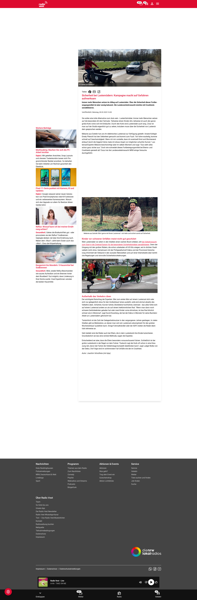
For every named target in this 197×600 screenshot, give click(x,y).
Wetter (133, 474)
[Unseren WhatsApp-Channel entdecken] (150, 569)
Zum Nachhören (74, 471)
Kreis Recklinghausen (44, 468)
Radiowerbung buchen (45, 524)
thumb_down (146, 582)
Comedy (71, 474)
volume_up (140, 582)
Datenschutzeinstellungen (70, 569)
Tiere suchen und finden (140, 478)
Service (134, 468)
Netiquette (40, 527)
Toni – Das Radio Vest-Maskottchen (50, 518)
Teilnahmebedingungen (45, 531)
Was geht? (103, 471)
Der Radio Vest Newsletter (46, 511)
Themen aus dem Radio (77, 468)
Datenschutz (41, 534)
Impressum (40, 537)
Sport (38, 481)
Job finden (135, 481)
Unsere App (40, 508)
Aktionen (102, 468)
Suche (133, 484)
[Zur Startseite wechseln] (43, 4)
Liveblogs (40, 478)
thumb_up (156, 582)
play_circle (151, 582)
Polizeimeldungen (43, 471)
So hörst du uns (42, 505)
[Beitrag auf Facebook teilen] (89, 91)
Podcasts (71, 484)
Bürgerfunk (72, 487)
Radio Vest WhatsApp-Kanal (47, 515)
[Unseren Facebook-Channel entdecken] (155, 569)
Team (38, 502)
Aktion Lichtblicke (106, 481)
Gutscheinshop (105, 478)
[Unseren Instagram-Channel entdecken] (159, 569)
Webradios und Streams (77, 481)
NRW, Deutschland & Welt (46, 474)
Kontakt (39, 521)
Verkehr (134, 471)
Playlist (71, 478)
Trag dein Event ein (107, 474)
